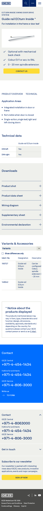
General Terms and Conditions (11, 503)
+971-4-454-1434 (16, 364)
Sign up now (21, 477)
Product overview (12, 94)
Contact (6, 414)
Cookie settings (6, 506)
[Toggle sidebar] (32, 3)
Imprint (23, 506)
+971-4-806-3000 (17, 385)
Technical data (34, 94)
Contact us (21, 71)
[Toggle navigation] (39, 3)
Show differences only (14, 253)
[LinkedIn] (35, 495)
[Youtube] (39, 495)
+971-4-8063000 (16, 423)
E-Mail (33, 331)
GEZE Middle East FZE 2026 (10, 500)
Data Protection (29, 503)
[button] (28, 495)
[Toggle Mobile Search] (25, 3)
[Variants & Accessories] (21, 249)
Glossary (17, 506)
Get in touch (8, 449)
